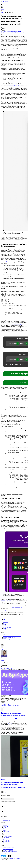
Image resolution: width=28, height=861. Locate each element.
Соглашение (6, 841)
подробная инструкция (17, 324)
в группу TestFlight (17, 607)
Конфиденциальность (8, 842)
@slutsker (3, 660)
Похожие (11, 798)
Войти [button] (2, 9)
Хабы (4, 827)
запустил (10, 723)
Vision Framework (7, 262)
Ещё (5, 792)
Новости (5, 826)
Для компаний (6, 839)
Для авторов (6, 837)
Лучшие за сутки (4, 798)
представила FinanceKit (13, 85)
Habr (8, 859)
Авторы (5, 830)
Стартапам (6, 853)
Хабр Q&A (8, 668)
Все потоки (5, 1)
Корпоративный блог (8, 847)
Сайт (2, 668)
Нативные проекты (8, 850)
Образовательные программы (10, 851)
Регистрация (6, 820)
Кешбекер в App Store (6, 600)
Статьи (5, 825)
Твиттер (7, 610)
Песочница (6, 831)
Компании (6, 828)
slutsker (2, 12)
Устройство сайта (7, 836)
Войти (5, 818)
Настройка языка (4, 858)
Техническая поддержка (15, 858)
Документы (6, 840)
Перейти (3, 702)
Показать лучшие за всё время (8, 801)
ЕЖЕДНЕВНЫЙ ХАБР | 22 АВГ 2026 (10, 705)
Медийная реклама (8, 849)
